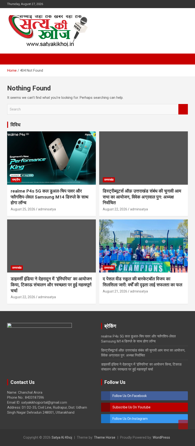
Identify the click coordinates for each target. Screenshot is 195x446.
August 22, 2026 (115, 209)
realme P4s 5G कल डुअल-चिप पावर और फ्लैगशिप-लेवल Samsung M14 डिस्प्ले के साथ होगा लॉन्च (49, 196)
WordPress (161, 437)
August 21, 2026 (115, 291)
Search (183, 109)
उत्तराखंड (108, 179)
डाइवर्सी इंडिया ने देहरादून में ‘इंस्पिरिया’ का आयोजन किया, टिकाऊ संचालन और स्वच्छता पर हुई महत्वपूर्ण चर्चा (51, 284)
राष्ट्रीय (16, 179)
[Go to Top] (183, 424)
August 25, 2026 (23, 209)
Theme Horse (104, 437)
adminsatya (47, 209)
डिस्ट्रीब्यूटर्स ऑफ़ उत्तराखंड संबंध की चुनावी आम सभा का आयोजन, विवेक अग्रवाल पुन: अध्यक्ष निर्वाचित (142, 196)
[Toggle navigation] (13, 59)
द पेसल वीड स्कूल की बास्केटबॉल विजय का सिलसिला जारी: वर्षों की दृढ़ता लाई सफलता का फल (142, 281)
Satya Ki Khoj (62, 437)
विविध (15, 125)
